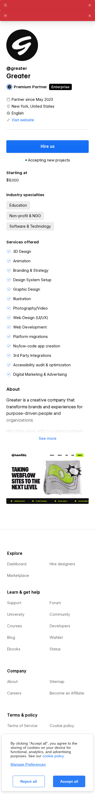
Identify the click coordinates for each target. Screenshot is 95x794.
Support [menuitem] (14, 603)
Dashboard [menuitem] (16, 564)
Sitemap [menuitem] (57, 682)
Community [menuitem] (60, 614)
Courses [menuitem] (14, 626)
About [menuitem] (12, 682)
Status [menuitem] (55, 649)
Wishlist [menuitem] (56, 637)
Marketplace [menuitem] (18, 575)
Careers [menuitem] (14, 693)
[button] (47, 438)
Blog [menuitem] (11, 637)
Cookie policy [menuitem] (62, 726)
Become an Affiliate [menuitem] (67, 693)
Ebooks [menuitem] (13, 649)
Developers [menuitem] (60, 626)
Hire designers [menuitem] (62, 564)
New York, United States (33, 106)
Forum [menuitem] (55, 603)
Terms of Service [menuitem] (22, 726)
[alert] (47, 5)
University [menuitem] (16, 614)
